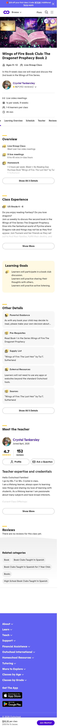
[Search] (46, 12)
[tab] (13, 120)
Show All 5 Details (28, 410)
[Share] (46, 21)
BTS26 (38, 2)
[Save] (52, 21)
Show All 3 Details (28, 180)
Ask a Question (45, 461)
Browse (15, 12)
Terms (25, 5)
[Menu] (51, 12)
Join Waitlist (46, 723)
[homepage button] (6, 12)
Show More (28, 246)
